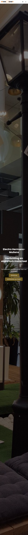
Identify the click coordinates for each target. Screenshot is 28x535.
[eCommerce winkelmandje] (22, 2)
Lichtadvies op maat (14, 279)
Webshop (14, 275)
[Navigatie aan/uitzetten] (25, 2)
